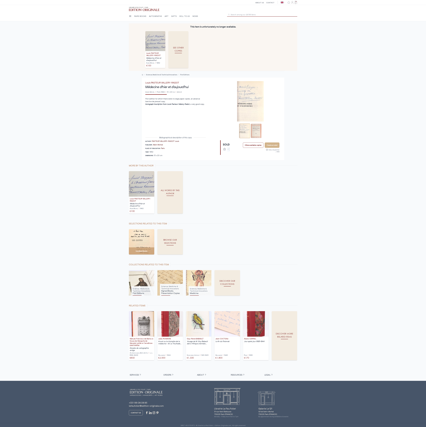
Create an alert (272, 145)
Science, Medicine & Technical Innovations (161, 75)
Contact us (136, 413)
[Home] (142, 74)
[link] (284, 335)
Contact (270, 3)
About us (259, 3)
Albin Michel (158, 145)
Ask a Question (274, 150)
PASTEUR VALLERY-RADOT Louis (165, 141)
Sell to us (184, 16)
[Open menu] (130, 16)
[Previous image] (223, 101)
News (195, 16)
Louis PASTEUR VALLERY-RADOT (162, 82)
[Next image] (277, 101)
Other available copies (253, 145)
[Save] (224, 149)
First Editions (184, 75)
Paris (163, 148)
